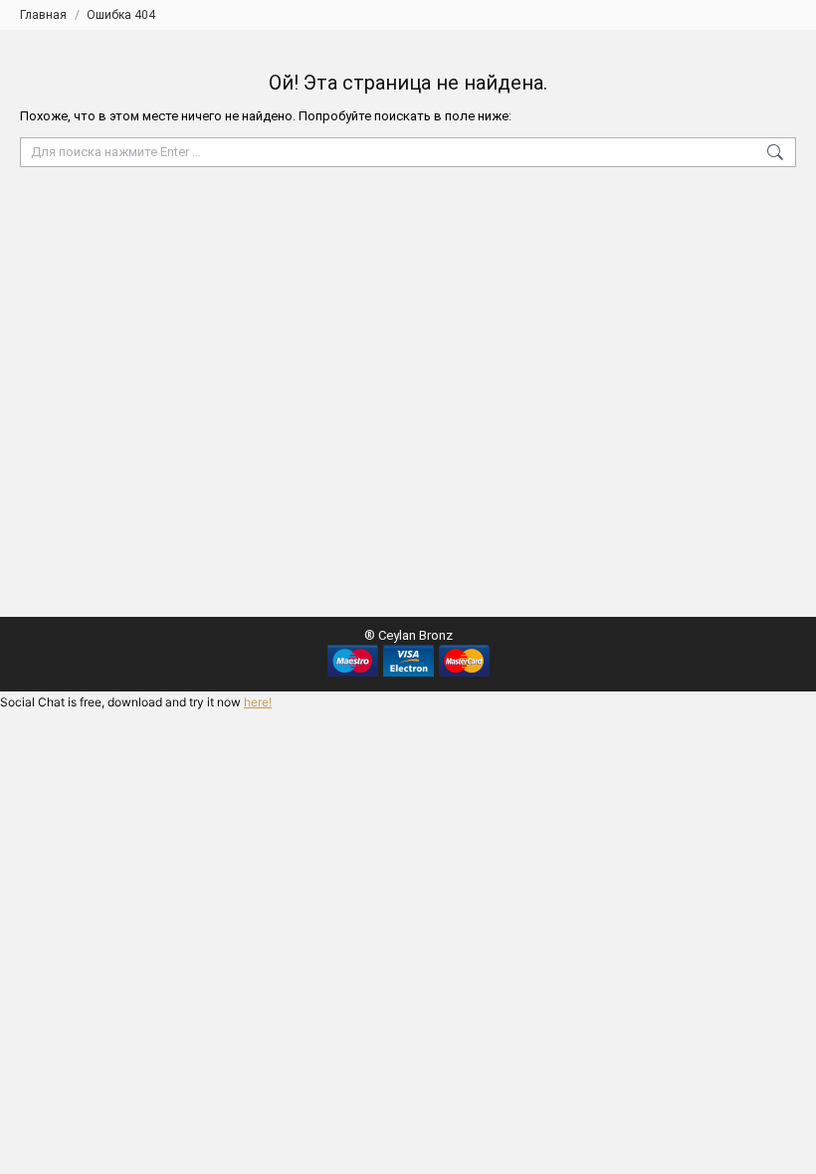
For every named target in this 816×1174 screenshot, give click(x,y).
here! (258, 701)
